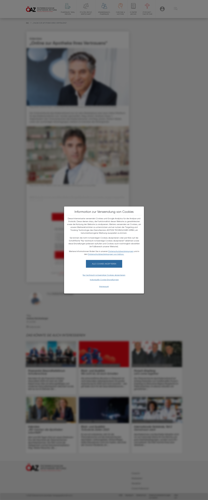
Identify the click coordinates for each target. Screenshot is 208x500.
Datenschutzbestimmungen (120, 251)
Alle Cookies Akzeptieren (104, 264)
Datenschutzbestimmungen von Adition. (106, 254)
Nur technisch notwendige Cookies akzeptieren (104, 275)
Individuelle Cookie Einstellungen (104, 280)
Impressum (104, 286)
